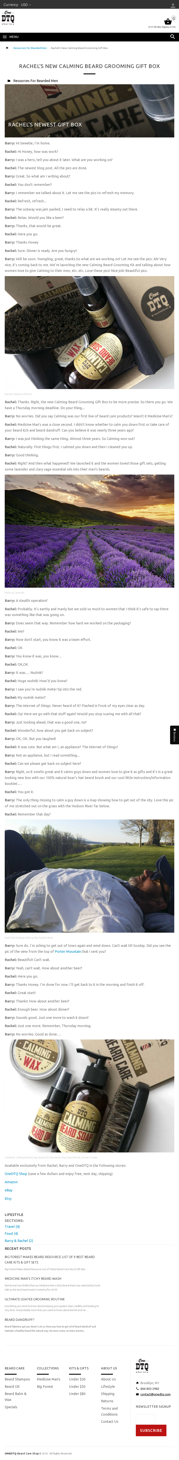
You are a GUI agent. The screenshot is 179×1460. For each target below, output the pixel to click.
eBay (8, 1190)
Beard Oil (12, 1386)
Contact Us (109, 1421)
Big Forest (45, 1386)
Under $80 (77, 1394)
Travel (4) (12, 1226)
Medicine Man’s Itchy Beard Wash (33, 1278)
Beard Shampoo (17, 1379)
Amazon (11, 1182)
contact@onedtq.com (155, 1394)
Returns (107, 1401)
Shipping (107, 1394)
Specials (11, 1407)
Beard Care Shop (22, 1453)
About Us (108, 1379)
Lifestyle (108, 1386)
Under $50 (77, 1386)
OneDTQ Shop (16, 1174)
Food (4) (11, 1233)
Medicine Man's (48, 1379)
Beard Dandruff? (19, 1319)
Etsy (8, 1199)
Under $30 (77, 1379)
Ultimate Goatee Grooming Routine (35, 1299)
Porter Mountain (68, 951)
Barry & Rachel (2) (19, 1241)
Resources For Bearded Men (30, 48)
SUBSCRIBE (151, 1430)
